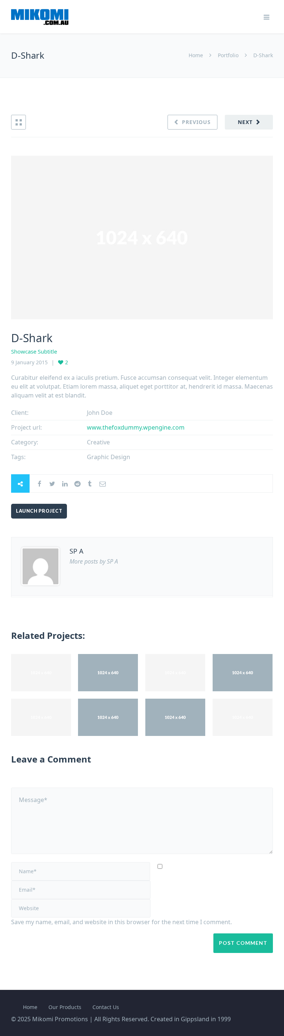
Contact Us (105, 1007)
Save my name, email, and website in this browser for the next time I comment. (121, 922)
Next (245, 121)
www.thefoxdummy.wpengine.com (136, 427)
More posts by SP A (94, 561)
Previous (196, 121)
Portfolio (228, 55)
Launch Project (39, 511)
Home (196, 55)
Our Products (64, 1007)
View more (41, 672)
